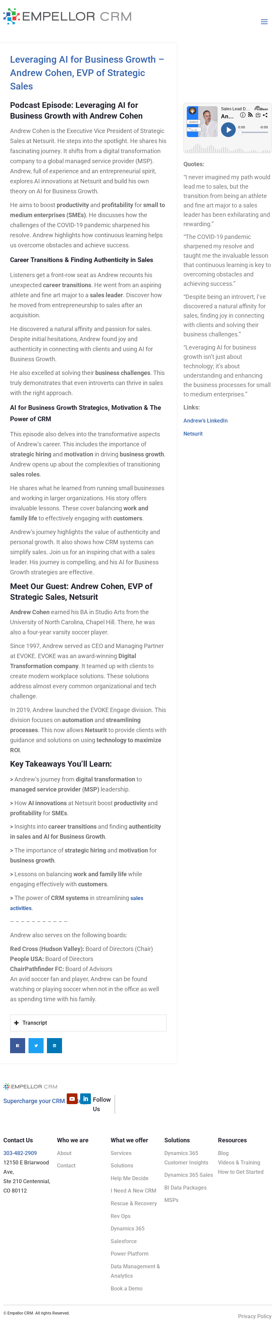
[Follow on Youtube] (72, 1098)
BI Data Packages (185, 1188)
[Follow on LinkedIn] (85, 1098)
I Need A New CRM (133, 1191)
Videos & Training (239, 1162)
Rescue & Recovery (134, 1203)
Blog (223, 1153)
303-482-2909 (20, 1153)
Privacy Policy (255, 1316)
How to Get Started (241, 1172)
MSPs (171, 1200)
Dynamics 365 (128, 1228)
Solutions (122, 1165)
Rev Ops (120, 1216)
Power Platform (130, 1254)
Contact (66, 1165)
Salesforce (124, 1241)
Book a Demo (127, 1288)
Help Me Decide (130, 1178)
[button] (17, 1045)
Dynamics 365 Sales (188, 1175)
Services (121, 1153)
